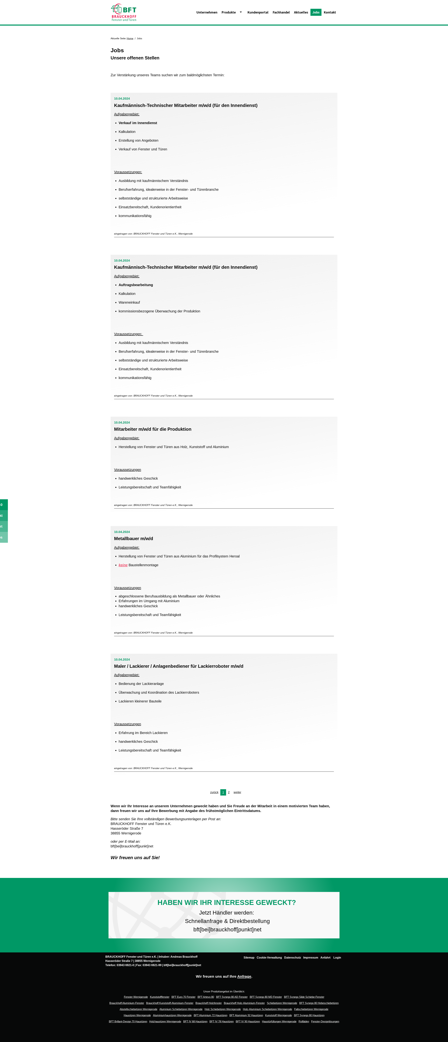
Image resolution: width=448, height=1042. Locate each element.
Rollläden (304, 1021)
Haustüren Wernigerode (137, 1015)
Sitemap (249, 957)
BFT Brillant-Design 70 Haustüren (128, 1021)
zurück (214, 792)
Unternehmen (206, 12)
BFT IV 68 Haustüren (195, 1021)
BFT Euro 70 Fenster (183, 996)
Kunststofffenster (159, 996)
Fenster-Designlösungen (325, 1021)
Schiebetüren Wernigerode (282, 1003)
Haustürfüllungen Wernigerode (279, 1021)
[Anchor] (260, 105)
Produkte (229, 12)
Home (130, 38)
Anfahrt (325, 957)
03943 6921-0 (125, 965)
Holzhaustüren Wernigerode (165, 1021)
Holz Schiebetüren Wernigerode (223, 1009)
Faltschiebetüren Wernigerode (311, 1009)
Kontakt (330, 12)
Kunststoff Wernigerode (278, 1015)
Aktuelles (301, 12)
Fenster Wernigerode (136, 996)
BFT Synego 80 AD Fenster (232, 996)
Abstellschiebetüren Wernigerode (138, 1009)
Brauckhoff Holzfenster (208, 1003)
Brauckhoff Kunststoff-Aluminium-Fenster (169, 1003)
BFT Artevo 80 (206, 996)
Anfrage (244, 976)
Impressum (310, 957)
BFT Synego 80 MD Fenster (266, 996)
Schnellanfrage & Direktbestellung (226, 921)
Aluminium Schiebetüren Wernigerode (180, 1009)
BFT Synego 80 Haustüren (309, 1015)
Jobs (316, 12)
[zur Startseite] (124, 12)
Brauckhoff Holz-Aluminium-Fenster (244, 1003)
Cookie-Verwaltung (269, 957)
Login (337, 957)
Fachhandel (281, 12)
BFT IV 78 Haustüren (221, 1021)
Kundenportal (257, 12)
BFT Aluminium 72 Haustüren (210, 1015)
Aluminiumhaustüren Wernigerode (172, 1015)
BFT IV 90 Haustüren (248, 1021)
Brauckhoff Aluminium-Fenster (126, 1003)
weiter (237, 792)
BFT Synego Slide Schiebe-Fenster (304, 996)
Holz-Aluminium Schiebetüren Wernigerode (267, 1009)
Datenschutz (292, 957)
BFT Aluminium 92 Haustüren (246, 1015)
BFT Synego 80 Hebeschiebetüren (319, 1003)
